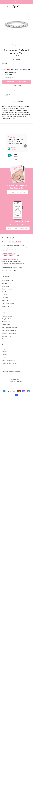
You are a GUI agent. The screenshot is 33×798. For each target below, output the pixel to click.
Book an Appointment (8, 360)
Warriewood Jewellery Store (10, 366)
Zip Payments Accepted (9, 333)
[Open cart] (30, 6)
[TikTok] (19, 270)
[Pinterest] (10, 270)
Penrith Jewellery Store (9, 363)
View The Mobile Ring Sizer (17, 228)
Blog (3, 348)
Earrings (4, 294)
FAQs (3, 369)
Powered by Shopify (16, 381)
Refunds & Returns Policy (9, 327)
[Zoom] (29, 13)
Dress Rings (5, 286)
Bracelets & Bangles (8, 303)
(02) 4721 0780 (16, 242)
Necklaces (5, 300)
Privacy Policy (6, 324)
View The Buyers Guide (18, 192)
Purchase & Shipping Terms (10, 330)
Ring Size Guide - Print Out (10, 319)
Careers (4, 354)
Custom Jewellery (7, 289)
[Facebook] (2, 270)
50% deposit (10, 77)
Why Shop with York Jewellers (11, 371)
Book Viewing (19, 101)
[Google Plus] (23, 270)
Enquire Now (16, 90)
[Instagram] (6, 270)
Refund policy (6, 339)
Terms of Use (6, 321)
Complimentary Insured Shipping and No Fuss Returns (16, 1)
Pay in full (9, 74)
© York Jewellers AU (16, 379)
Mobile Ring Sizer (7, 316)
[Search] (27, 6)
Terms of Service (7, 336)
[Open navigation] (2, 6)
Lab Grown (5, 297)
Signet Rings (5, 306)
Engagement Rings (7, 280)
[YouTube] (14, 270)
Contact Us (5, 357)
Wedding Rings (6, 283)
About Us (4, 351)
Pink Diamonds (6, 292)
